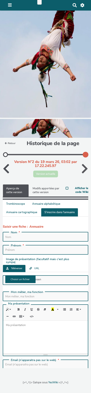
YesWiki (53, 382)
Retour (11, 143)
